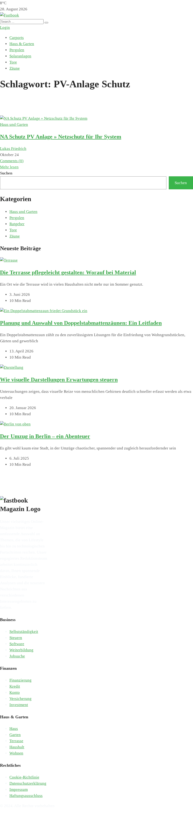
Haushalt (16, 747)
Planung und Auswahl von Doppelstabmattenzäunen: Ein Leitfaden (81, 323)
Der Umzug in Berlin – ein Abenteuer (45, 436)
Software (16, 644)
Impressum (18, 789)
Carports (16, 37)
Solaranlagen (20, 56)
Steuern (15, 637)
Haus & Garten (21, 44)
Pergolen (16, 50)
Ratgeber (16, 224)
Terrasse (16, 741)
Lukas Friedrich (13, 148)
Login (5, 27)
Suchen (6, 173)
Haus (13, 728)
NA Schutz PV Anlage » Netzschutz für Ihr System (60, 137)
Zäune (14, 68)
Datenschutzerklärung (27, 783)
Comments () (12, 161)
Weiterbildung (21, 650)
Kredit (14, 686)
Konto (14, 692)
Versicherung (20, 698)
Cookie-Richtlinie (24, 777)
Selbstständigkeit (23, 631)
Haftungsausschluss (26, 795)
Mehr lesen (9, 167)
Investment (18, 705)
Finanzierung (20, 680)
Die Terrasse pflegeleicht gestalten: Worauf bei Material (68, 272)
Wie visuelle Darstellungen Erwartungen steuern (59, 380)
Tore (13, 62)
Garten (15, 735)
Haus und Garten (14, 124)
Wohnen (16, 753)
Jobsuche (17, 656)
